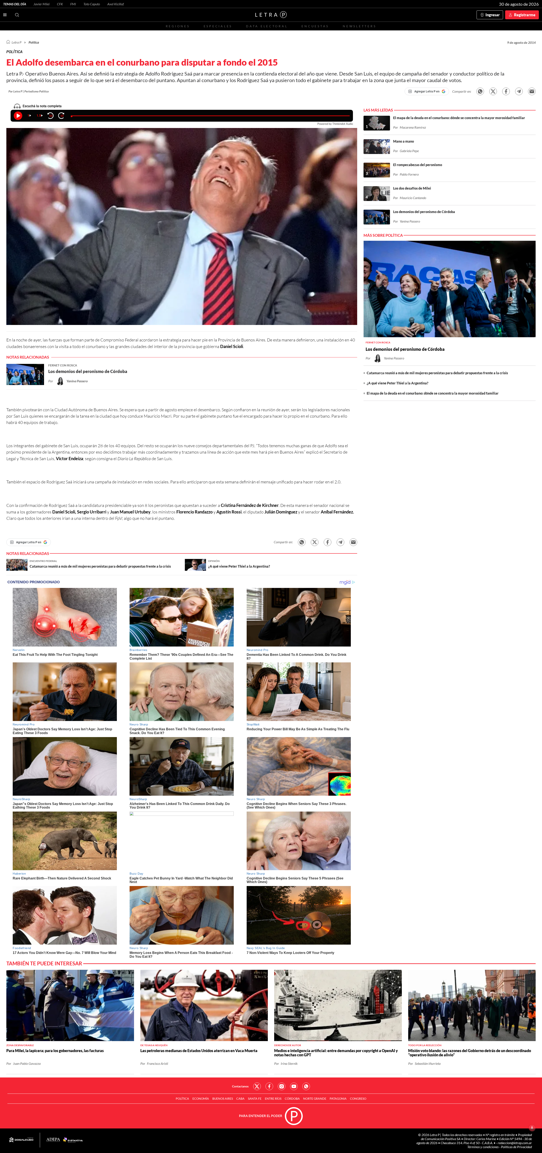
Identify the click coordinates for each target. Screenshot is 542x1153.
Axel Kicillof (115, 4)
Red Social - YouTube (293, 1086)
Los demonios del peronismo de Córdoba (405, 349)
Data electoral (267, 26)
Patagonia (338, 1098)
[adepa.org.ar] (53, 1140)
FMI (73, 4)
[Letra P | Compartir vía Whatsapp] (480, 91)
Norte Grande (314, 1098)
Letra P (16, 42)
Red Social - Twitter (257, 1086)
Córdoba (292, 1098)
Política (34, 42)
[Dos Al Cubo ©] (21, 1140)
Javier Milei (41, 4)
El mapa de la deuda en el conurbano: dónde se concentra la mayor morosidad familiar (433, 393)
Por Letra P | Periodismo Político (28, 91)
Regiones (178, 26)
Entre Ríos (273, 1098)
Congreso (358, 1098)
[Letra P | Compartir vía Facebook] (506, 91)
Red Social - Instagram (281, 1086)
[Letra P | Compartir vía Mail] (531, 91)
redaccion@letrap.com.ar (515, 1143)
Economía (200, 1098)
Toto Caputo (91, 4)
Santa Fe (254, 1098)
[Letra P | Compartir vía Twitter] (493, 91)
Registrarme (524, 14)
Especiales (218, 26)
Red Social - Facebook (269, 1086)
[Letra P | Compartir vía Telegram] (519, 91)
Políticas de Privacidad (516, 1147)
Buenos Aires (222, 1098)
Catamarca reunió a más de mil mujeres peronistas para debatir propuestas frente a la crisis (437, 373)
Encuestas (315, 26)
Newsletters (359, 26)
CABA (240, 1098)
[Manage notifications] (532, 1127)
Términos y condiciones (483, 1147)
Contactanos (240, 1086)
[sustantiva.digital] (73, 1140)
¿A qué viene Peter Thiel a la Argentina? (397, 383)
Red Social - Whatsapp (306, 1086)
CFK (60, 4)
